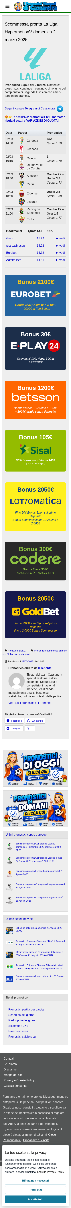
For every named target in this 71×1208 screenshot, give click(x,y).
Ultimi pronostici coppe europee (26, 834)
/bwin (9, 238)
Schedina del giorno (21, 1014)
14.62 (40, 252)
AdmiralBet (13, 259)
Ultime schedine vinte (19, 918)
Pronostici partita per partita (26, 1009)
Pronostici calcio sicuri (22, 1036)
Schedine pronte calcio (19, 654)
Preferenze (35, 1189)
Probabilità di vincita (36, 1140)
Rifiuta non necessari (35, 1180)
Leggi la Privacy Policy (51, 1171)
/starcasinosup (15, 245)
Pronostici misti (18, 1031)
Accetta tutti (35, 1199)
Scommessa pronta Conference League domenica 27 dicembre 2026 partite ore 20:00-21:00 (39, 847)
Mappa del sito (13, 1074)
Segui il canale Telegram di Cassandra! (30, 108)
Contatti (9, 1058)
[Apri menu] (7, 6)
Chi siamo (10, 1064)
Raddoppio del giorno (22, 1020)
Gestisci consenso (15, 1085)
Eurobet (11, 252)
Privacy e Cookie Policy (19, 1080)
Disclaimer (10, 1069)
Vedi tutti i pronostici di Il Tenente (29, 702)
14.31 (40, 259)
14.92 (40, 245)
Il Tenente (45, 668)
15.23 (40, 238)
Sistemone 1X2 (18, 1025)
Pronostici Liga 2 (16, 650)
